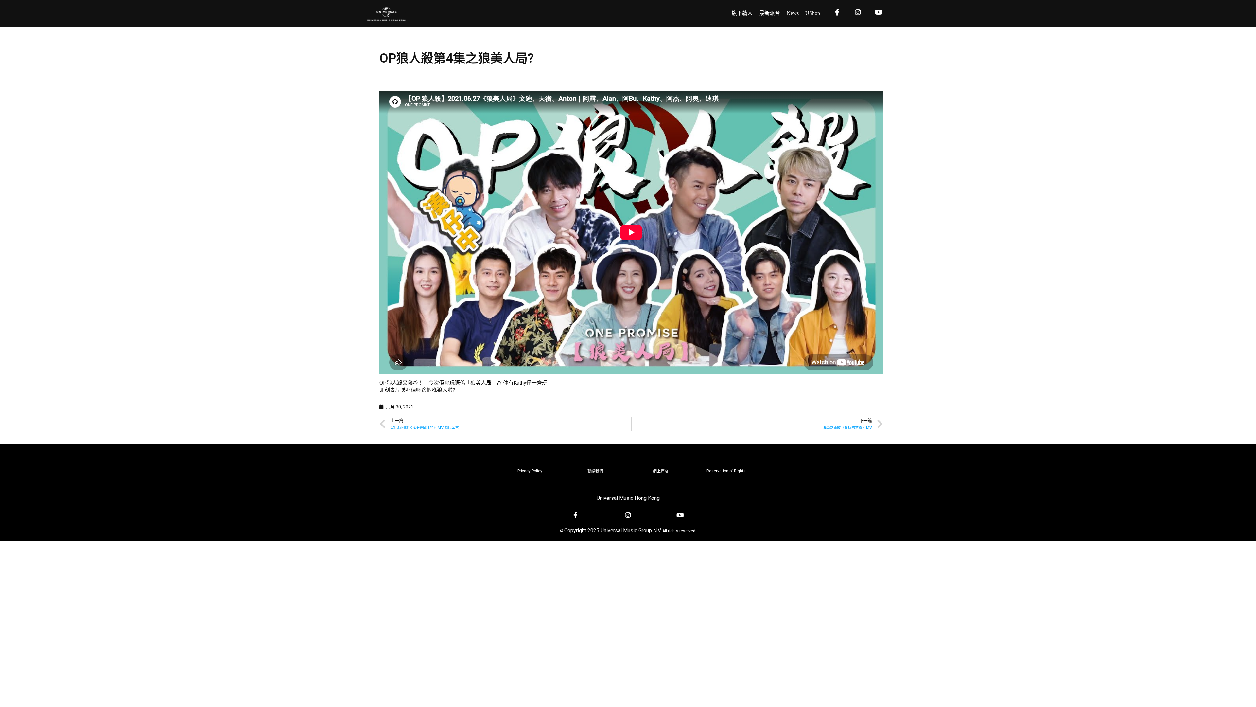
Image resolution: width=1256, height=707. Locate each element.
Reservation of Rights (726, 471)
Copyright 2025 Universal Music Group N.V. (612, 530)
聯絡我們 (595, 471)
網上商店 (661, 471)
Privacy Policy (529, 471)
